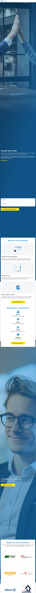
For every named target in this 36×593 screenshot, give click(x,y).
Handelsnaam (4, 199)
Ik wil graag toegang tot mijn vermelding (9, 209)
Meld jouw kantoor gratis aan (17, 302)
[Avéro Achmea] (26, 557)
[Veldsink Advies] (10, 557)
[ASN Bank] (26, 573)
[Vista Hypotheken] (10, 573)
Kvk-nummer (4, 203)
